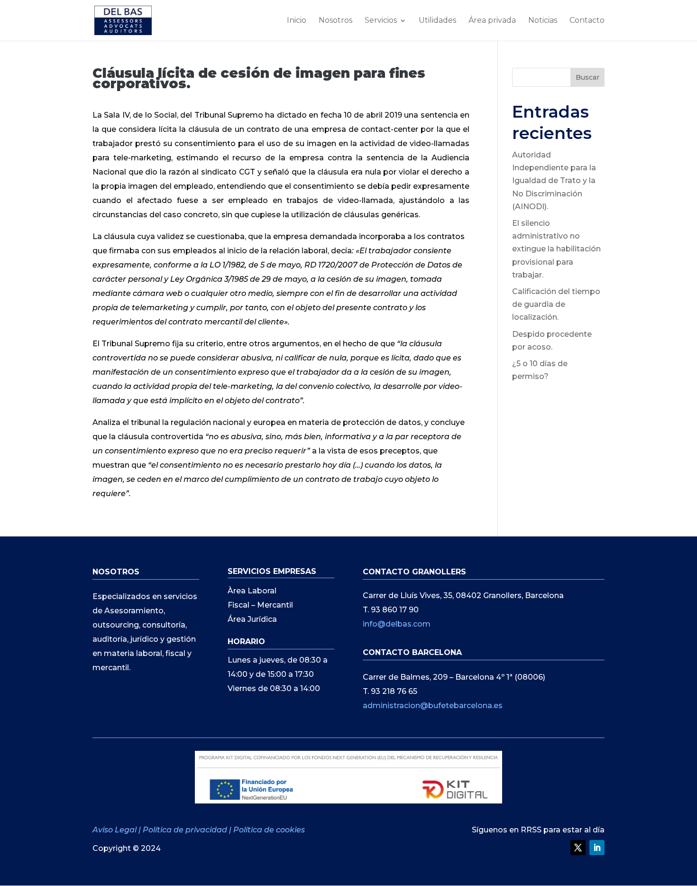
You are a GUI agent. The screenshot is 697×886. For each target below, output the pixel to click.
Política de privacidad (185, 829)
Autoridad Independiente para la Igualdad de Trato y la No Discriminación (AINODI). (554, 180)
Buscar (587, 77)
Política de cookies (269, 829)
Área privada (492, 21)
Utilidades (437, 21)
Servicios (381, 21)
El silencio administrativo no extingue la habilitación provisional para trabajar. (556, 249)
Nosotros (335, 21)
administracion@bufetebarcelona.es (433, 705)
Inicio (296, 21)
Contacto (587, 21)
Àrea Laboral (252, 591)
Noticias (542, 21)
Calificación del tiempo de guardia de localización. (556, 304)
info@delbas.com (397, 623)
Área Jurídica (252, 620)
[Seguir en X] (578, 847)
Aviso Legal (115, 829)
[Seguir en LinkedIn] (597, 847)
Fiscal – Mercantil (260, 605)
